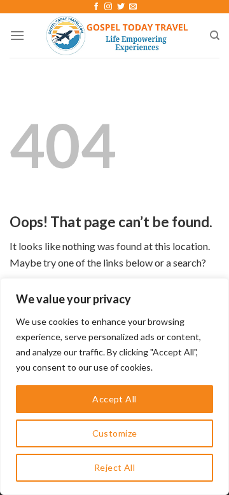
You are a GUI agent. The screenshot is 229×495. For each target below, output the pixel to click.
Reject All (114, 467)
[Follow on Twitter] (121, 7)
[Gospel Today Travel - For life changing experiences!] (117, 35)
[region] (114, 386)
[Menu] (17, 35)
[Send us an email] (133, 7)
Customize (114, 433)
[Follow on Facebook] (96, 7)
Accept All (114, 398)
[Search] (214, 35)
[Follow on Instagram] (108, 7)
